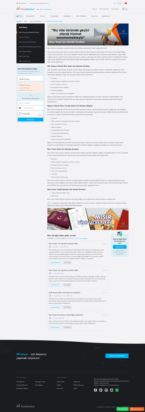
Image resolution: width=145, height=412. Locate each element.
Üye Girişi (120, 3)
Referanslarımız (104, 9)
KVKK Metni (125, 407)
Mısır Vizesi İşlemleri (36, 21)
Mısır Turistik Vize (24, 61)
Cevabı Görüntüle (55, 262)
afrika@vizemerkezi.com (26, 90)
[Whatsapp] (116, 390)
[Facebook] (95, 390)
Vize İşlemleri (115, 9)
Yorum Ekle (67, 262)
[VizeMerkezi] (25, 405)
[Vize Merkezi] (25, 8)
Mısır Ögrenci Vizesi (25, 51)
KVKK (75, 388)
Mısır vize (50, 203)
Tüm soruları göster (81, 238)
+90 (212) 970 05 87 (24, 88)
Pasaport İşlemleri (22, 385)
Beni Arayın (30, 119)
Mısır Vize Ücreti (24, 37)
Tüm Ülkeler (39, 385)
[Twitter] (100, 390)
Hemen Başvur (138, 409)
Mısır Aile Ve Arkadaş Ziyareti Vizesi (30, 47)
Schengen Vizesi (40, 382)
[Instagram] (106, 390)
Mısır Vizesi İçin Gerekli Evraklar (53, 21)
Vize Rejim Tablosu (22, 388)
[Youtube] (111, 390)
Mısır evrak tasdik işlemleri (27, 42)
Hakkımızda (60, 382)
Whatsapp (124, 409)
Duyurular (60, 388)
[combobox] (20, 108)
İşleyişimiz (77, 382)
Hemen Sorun (120, 247)
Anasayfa (18, 21)
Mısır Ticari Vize (24, 56)
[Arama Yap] (114, 3)
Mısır (26, 21)
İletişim (94, 9)
